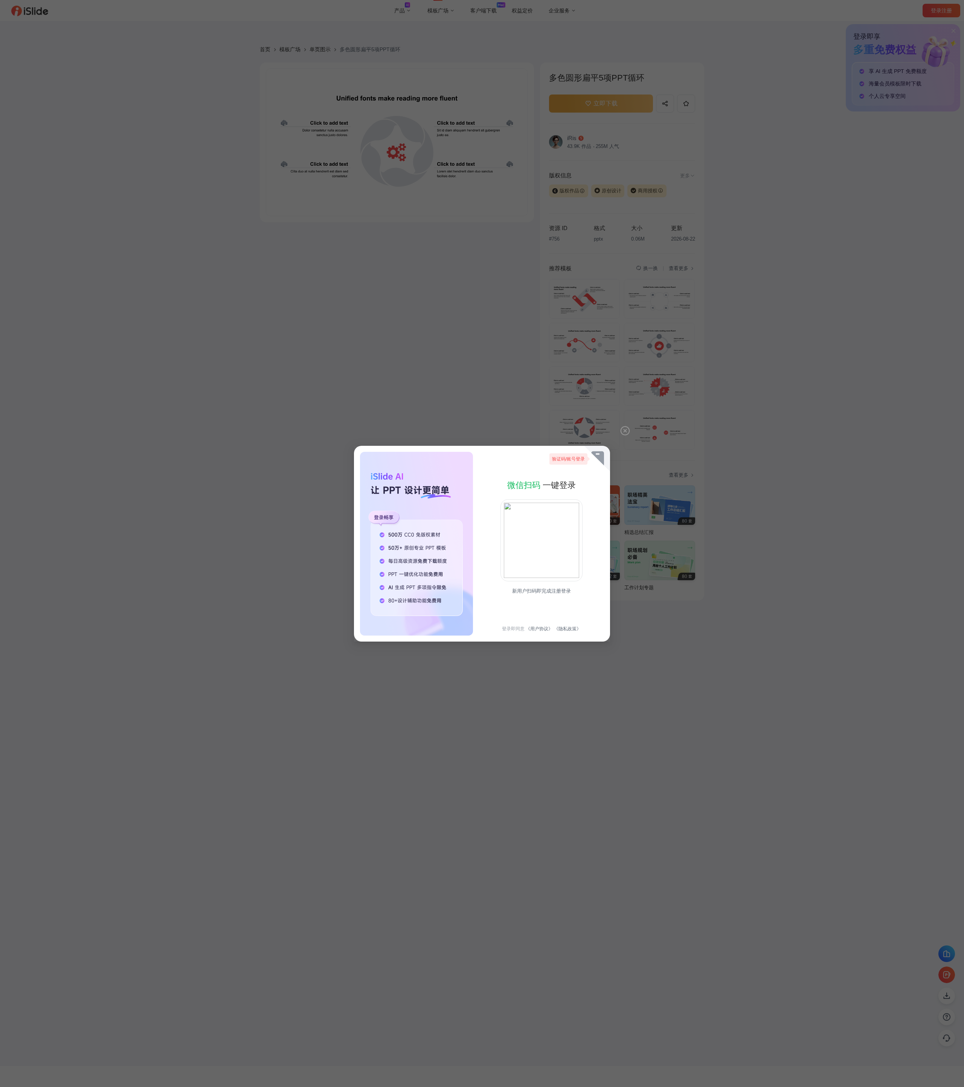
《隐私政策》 (567, 628)
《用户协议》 (539, 628)
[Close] (625, 431)
